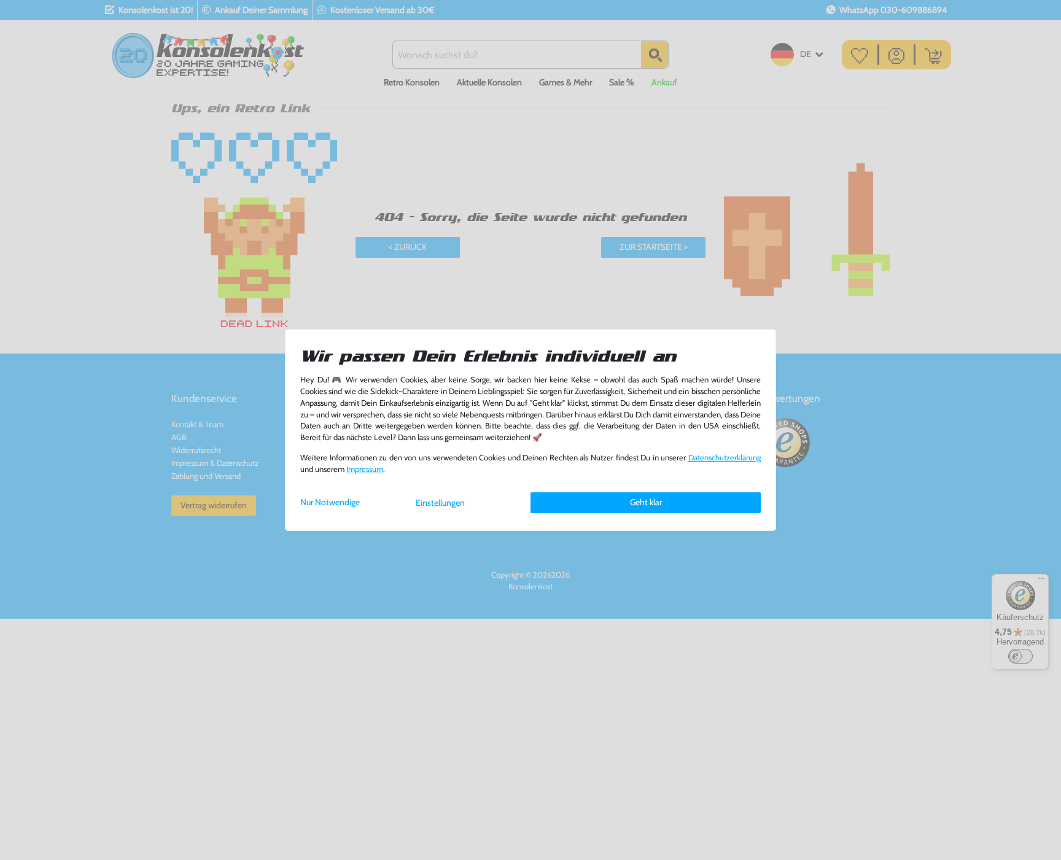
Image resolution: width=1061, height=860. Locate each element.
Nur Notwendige (330, 502)
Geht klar (646, 502)
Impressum (364, 469)
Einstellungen (440, 502)
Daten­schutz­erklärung (724, 457)
